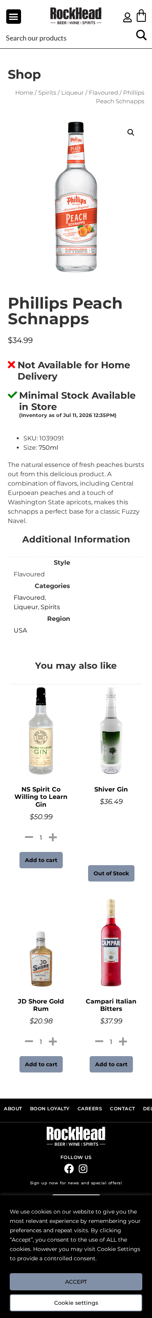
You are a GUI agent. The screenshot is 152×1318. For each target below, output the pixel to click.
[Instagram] (83, 1168)
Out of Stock (111, 873)
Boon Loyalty (50, 1108)
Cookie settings (76, 1302)
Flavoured (103, 92)
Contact (122, 1108)
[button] (13, 16)
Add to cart (41, 860)
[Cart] (141, 15)
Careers (90, 1108)
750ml (48, 447)
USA (20, 630)
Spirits (47, 92)
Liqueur (72, 92)
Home (24, 92)
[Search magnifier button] (141, 37)
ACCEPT (76, 1281)
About (13, 1108)
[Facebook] (69, 1168)
